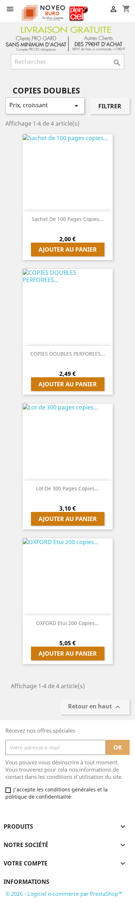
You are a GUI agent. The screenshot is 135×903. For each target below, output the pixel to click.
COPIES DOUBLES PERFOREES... (67, 353)
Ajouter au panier (68, 249)
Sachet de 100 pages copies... (68, 219)
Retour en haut (95, 707)
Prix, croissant (45, 105)
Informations (26, 882)
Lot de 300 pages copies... (67, 488)
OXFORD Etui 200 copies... (67, 623)
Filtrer (109, 106)
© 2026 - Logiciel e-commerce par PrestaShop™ (63, 893)
